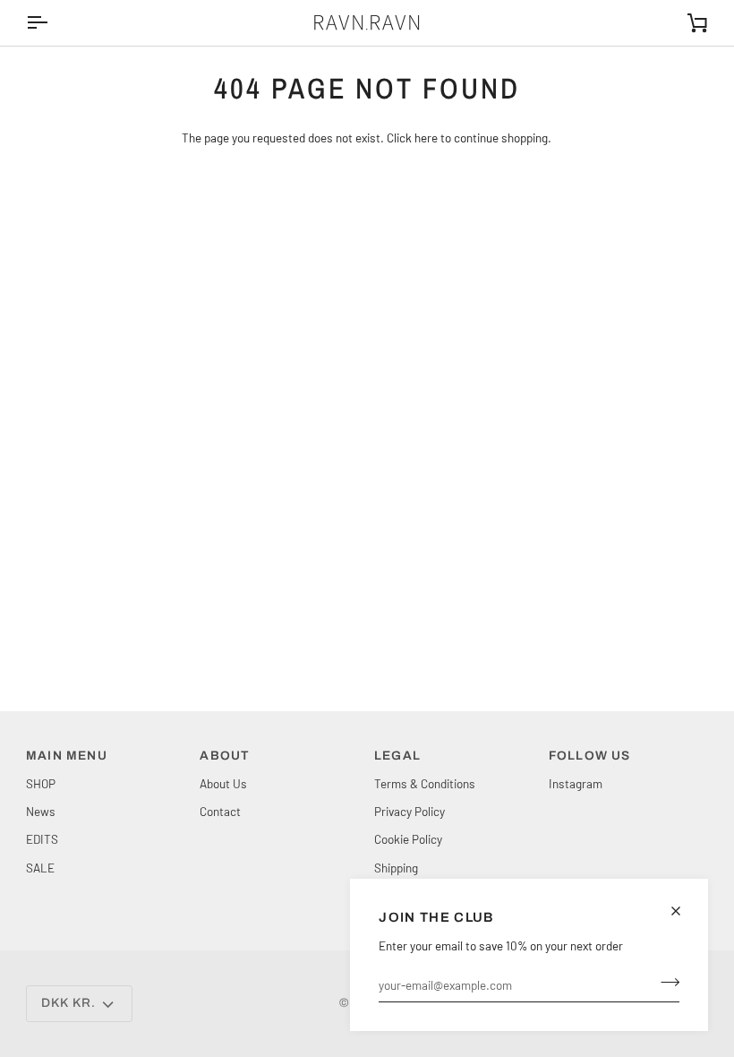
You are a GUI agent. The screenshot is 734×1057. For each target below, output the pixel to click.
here (426, 137)
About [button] (225, 755)
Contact (220, 811)
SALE (40, 867)
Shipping (396, 867)
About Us (223, 783)
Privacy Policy (409, 811)
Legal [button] (397, 755)
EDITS (42, 838)
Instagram (575, 783)
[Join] (664, 982)
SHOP (40, 783)
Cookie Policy (408, 838)
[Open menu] (53, 23)
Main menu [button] (66, 755)
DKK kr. (69, 1003)
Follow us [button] (590, 755)
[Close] (683, 911)
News (40, 811)
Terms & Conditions (424, 783)
